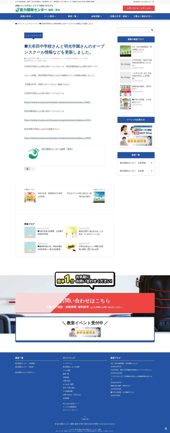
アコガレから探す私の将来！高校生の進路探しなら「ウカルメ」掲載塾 (85, 429)
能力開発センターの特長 (71, 367)
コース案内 (49, 16)
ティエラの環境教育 (69, 407)
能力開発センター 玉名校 (79, 58)
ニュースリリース (45, 58)
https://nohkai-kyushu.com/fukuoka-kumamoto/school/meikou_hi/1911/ (57, 120)
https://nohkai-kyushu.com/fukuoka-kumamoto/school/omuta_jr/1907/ (57, 102)
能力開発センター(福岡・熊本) (36, 61)
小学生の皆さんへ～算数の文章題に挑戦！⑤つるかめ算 (91, 247)
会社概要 (66, 398)
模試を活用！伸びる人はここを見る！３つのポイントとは (91, 232)
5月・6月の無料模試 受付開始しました (124, 363)
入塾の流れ (66, 381)
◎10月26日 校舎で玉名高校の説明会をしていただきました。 (132, 370)
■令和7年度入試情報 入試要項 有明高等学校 (50, 232)
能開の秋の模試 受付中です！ (121, 386)
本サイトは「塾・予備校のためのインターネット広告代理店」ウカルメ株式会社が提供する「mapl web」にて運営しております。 (85, 431)
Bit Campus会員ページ (70, 404)
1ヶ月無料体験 (68, 391)
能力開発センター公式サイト (143, 1)
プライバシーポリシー (70, 410)
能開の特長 (26, 16)
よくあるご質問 (68, 384)
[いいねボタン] (27, 169)
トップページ (67, 363)
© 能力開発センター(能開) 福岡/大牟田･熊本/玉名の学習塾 (76, 424)
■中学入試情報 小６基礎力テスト (122, 392)
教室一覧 (72, 16)
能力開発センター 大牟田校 (61, 58)
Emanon (112, 424)
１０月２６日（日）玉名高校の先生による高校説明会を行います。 (131, 377)
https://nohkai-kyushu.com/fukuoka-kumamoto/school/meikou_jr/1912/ (57, 138)
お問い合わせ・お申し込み (139, 8)
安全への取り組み (69, 388)
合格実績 (95, 16)
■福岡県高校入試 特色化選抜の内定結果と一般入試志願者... (50, 247)
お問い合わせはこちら (85, 303)
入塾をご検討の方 (142, 16)
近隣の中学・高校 (118, 16)
